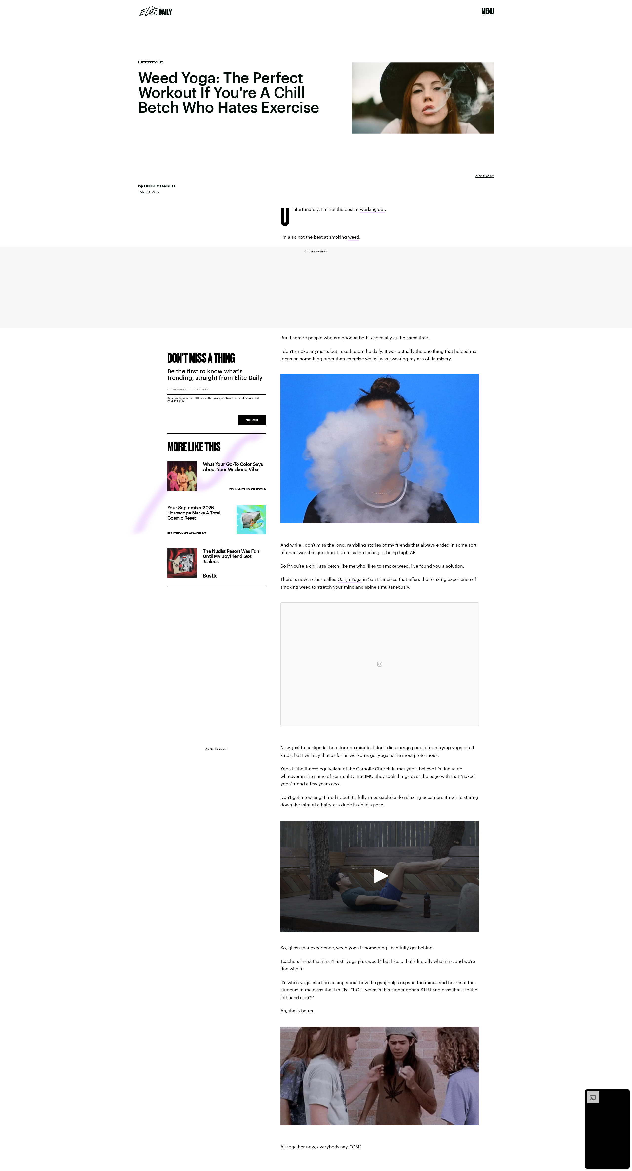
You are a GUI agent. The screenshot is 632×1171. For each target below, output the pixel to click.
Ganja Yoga (350, 579)
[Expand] (590, 1094)
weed (353, 237)
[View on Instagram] (380, 664)
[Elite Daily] (155, 11)
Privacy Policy (175, 400)
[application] (379, 876)
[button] (380, 876)
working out (372, 209)
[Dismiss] (624, 1094)
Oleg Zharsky (484, 176)
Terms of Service (244, 397)
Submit (252, 420)
